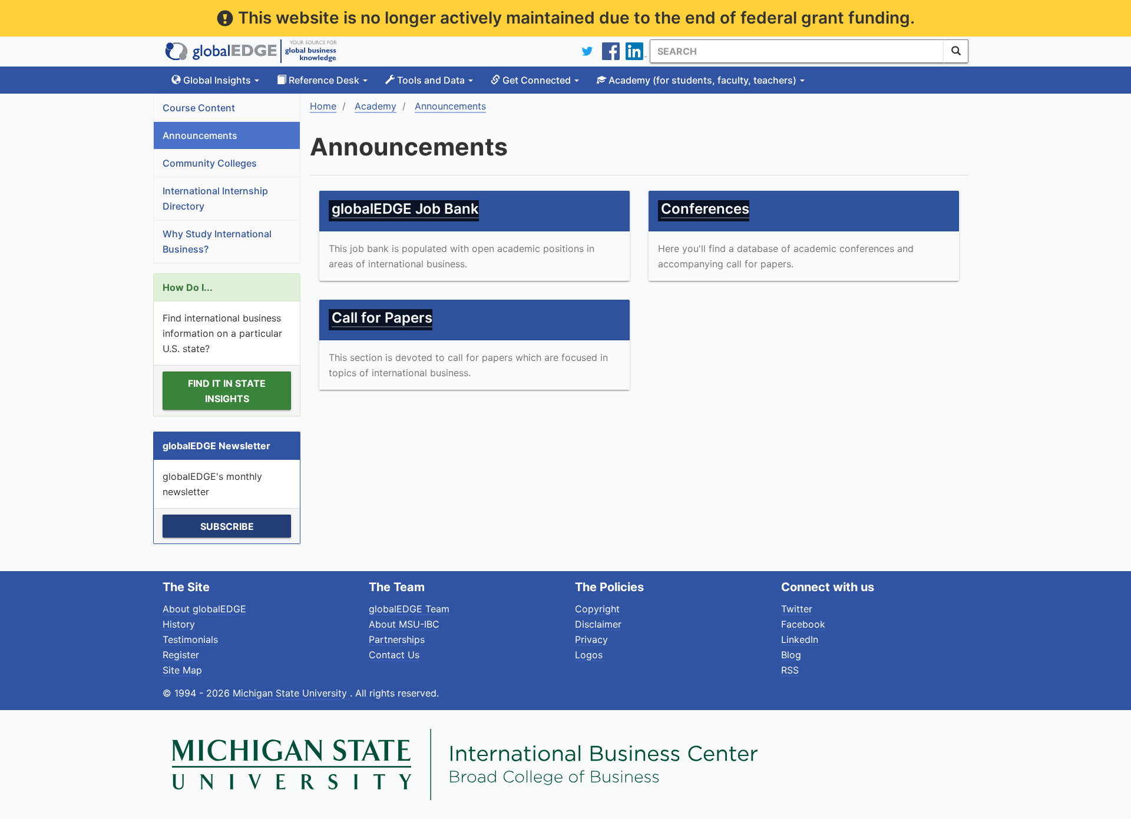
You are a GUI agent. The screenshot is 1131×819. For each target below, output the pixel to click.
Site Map (182, 670)
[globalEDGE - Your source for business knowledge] (251, 51)
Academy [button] (701, 80)
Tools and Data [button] (431, 80)
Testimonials (190, 639)
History (179, 624)
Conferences (705, 208)
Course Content (199, 108)
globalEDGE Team (409, 609)
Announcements (200, 135)
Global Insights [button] (217, 80)
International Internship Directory (215, 198)
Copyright (597, 609)
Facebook (803, 624)
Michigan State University (291, 693)
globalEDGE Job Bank (405, 208)
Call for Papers (382, 317)
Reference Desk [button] (324, 80)
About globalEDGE (204, 609)
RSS (790, 670)
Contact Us (394, 655)
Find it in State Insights (227, 390)
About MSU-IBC (404, 624)
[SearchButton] (956, 51)
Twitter (796, 609)
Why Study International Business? (217, 241)
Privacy (591, 639)
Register (181, 655)
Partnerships (397, 639)
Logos (589, 655)
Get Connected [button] (536, 80)
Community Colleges (210, 163)
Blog (791, 655)
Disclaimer (598, 624)
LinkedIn (799, 639)
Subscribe (227, 526)
